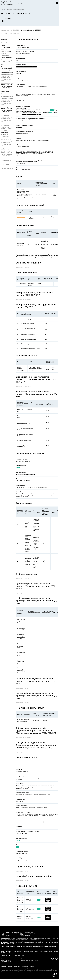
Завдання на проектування (5, 90)
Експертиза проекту (6, 158)
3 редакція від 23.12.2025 (10, 33)
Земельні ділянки (6, 51)
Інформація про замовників (5, 48)
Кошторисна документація (5, 133)
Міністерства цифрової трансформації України (26, 939)
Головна (3, 9)
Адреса (3, 45)
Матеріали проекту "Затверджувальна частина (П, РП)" (6, 68)
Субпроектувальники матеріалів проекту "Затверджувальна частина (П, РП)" (7, 109)
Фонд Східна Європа (8, 943)
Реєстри (9, 9)
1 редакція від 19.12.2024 (10, 30)
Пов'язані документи (7, 168)
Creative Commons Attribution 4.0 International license (37, 951)
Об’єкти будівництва (6, 57)
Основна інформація (7, 43)
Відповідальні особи (7, 72)
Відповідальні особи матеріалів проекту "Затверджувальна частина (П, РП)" (7, 85)
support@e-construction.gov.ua (29, 960)
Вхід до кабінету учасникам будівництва (12, 955)
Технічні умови (5, 94)
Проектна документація (18, 9)
